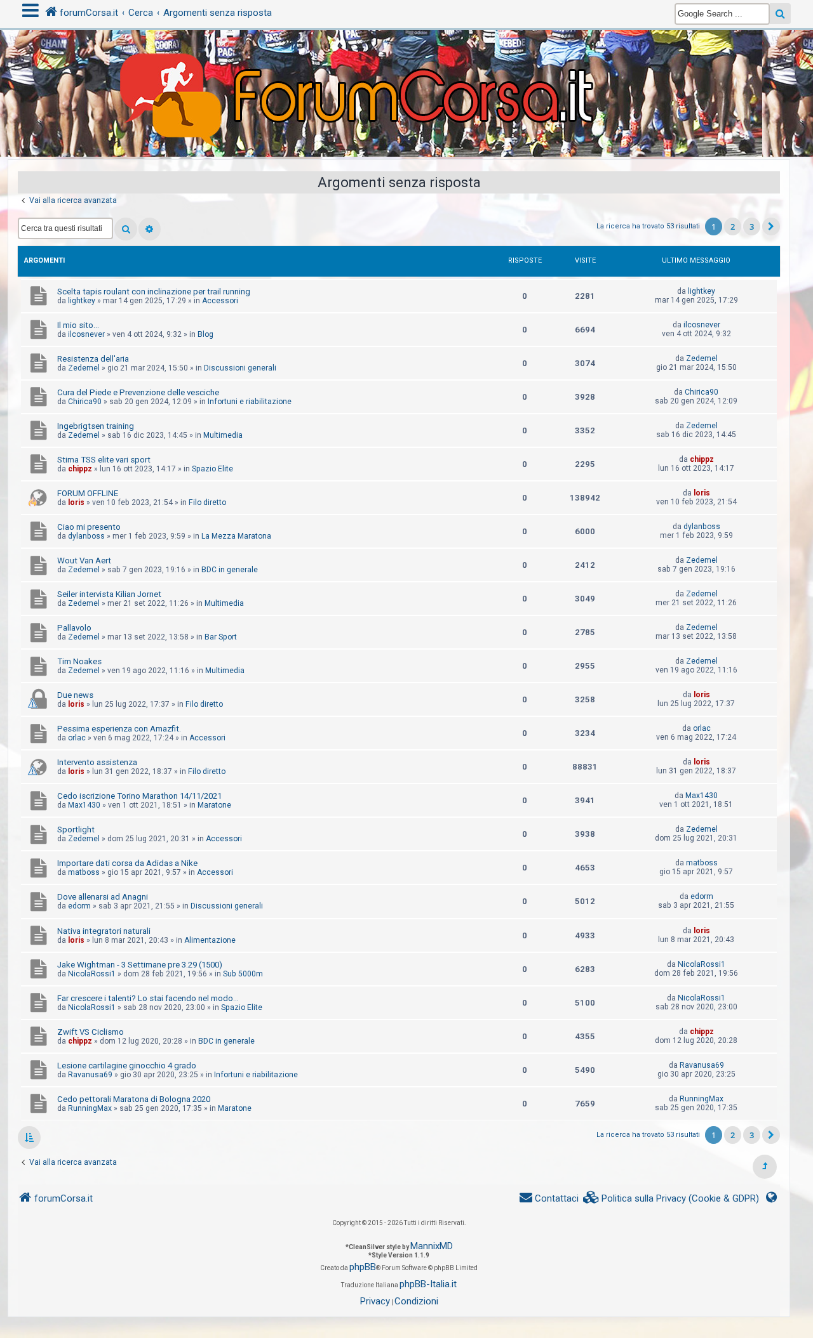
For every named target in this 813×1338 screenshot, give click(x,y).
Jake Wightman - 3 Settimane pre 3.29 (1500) (139, 964)
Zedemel (84, 368)
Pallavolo (74, 628)
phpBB (362, 1267)
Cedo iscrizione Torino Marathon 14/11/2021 (139, 796)
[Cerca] (125, 229)
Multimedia (223, 435)
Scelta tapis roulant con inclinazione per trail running (153, 291)
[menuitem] (671, 1198)
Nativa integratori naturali (104, 931)
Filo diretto (207, 502)
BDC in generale (229, 569)
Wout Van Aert (84, 560)
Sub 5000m (243, 973)
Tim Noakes (79, 661)
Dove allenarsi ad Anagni (102, 897)
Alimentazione (210, 940)
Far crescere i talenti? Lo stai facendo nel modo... (148, 998)
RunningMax (90, 1108)
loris (76, 502)
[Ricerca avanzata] (149, 229)
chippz (80, 468)
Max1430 (84, 805)
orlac (77, 737)
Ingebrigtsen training (95, 426)
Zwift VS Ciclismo (90, 1032)
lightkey (81, 300)
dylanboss (86, 536)
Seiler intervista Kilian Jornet (109, 594)
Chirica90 (85, 401)
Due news (75, 695)
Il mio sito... (78, 325)
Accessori (220, 300)
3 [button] (751, 226)
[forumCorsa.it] (406, 68)
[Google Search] (780, 13)
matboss (84, 872)
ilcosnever (86, 334)
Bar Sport (221, 637)
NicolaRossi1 (92, 973)
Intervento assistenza (97, 762)
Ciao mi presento (89, 527)
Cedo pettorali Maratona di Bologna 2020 (133, 1099)
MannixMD (431, 1246)
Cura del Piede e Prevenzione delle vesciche (138, 392)
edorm (79, 906)
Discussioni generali (240, 368)
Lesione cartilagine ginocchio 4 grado (126, 1065)
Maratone (214, 805)
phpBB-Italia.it (428, 1284)
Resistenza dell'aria (93, 359)
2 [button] (732, 226)
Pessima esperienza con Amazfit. (119, 728)
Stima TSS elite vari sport (104, 459)
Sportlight (76, 829)
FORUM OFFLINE (87, 493)
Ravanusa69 (90, 1074)
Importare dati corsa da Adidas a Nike (127, 863)
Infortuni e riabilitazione (250, 401)
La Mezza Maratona (236, 536)
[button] (771, 226)
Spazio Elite (212, 468)
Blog (205, 334)
